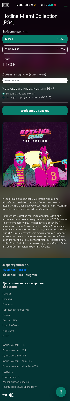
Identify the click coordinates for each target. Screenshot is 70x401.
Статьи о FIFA (9, 320)
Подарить (7, 371)
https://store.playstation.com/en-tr (20, 202)
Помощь (7, 293)
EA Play (13, 233)
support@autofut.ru (15, 265)
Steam (5, 336)
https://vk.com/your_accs (38, 209)
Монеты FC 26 (25, 5)
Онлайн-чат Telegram (21, 275)
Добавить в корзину (35, 110)
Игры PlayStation (11, 325)
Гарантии (7, 299)
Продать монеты (11, 377)
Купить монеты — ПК (13, 345)
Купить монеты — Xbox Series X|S (20, 366)
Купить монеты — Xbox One (17, 361)
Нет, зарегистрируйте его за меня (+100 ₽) (28, 97)
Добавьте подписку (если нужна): (24, 74)
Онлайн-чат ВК (17, 270)
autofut (11, 286)
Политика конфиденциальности (19, 387)
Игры (44, 5)
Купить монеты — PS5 (14, 355)
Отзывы (6, 315)
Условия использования (15, 382)
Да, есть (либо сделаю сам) (20, 93)
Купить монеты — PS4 (14, 350)
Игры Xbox (8, 330)
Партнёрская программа (15, 309)
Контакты (7, 304)
